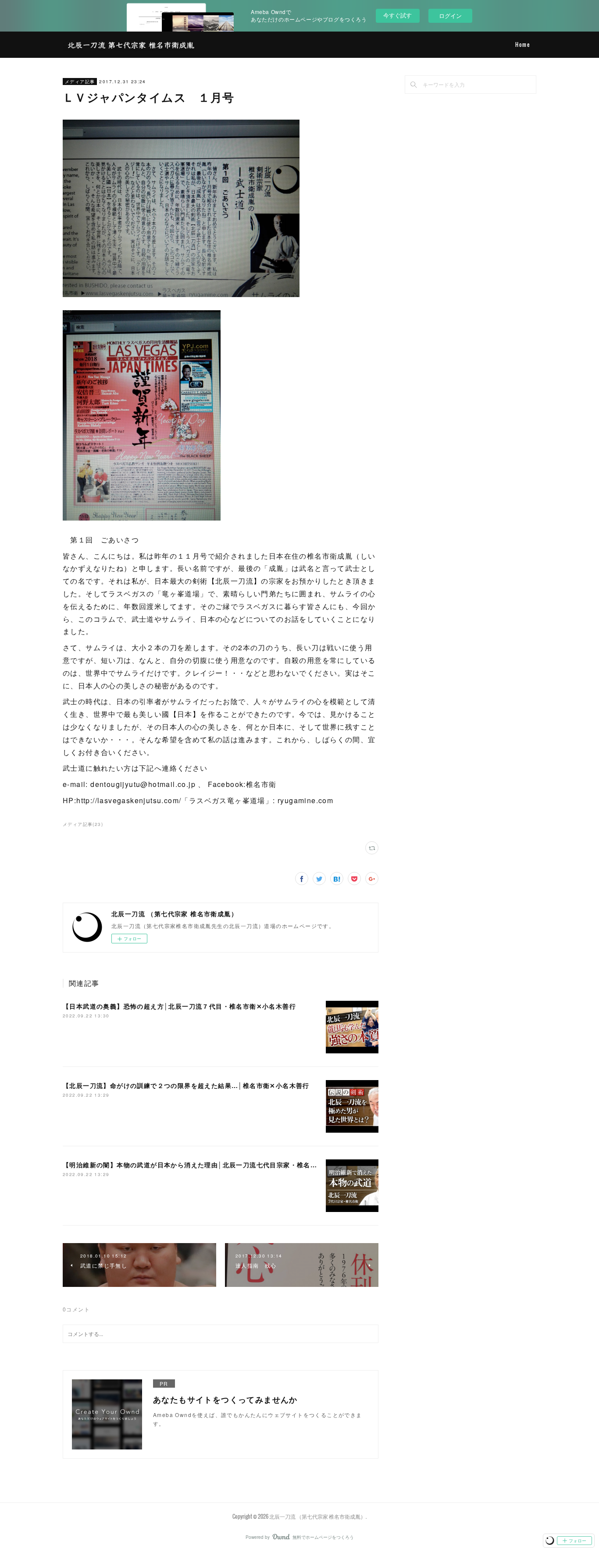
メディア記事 (80, 81)
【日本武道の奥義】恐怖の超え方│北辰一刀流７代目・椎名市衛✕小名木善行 (179, 1006)
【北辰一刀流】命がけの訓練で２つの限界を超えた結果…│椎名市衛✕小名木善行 (186, 1085)
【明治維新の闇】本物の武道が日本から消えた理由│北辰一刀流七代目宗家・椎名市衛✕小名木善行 (213, 1164)
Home (522, 44)
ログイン (450, 15)
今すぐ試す (397, 15)
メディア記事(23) (83, 824)
